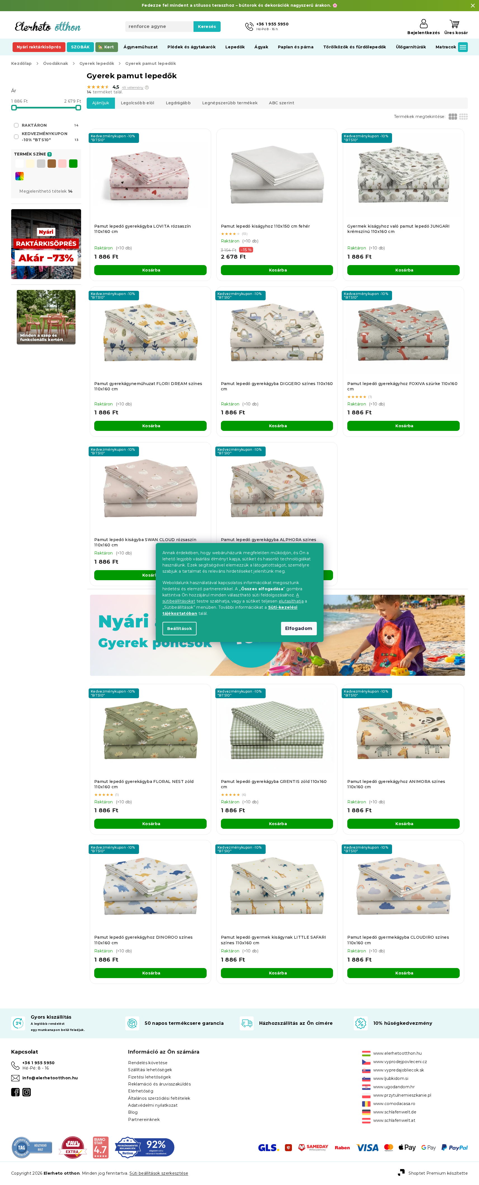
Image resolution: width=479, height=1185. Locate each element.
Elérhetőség (140, 1091)
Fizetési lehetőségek (149, 1077)
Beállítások (179, 628)
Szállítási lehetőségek (150, 1069)
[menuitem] (39, 47)
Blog (133, 1112)
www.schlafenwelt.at (394, 1120)
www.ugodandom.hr (394, 1086)
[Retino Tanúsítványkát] (144, 1147)
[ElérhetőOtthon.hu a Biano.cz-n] (100, 1147)
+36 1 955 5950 (38, 1062)
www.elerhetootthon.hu (397, 1053)
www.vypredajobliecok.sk (398, 1070)
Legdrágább (178, 102)
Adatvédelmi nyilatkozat (153, 1105)
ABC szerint (281, 102)
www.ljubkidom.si (390, 1078)
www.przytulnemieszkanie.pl (402, 1095)
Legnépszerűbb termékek (230, 102)
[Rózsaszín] (62, 164)
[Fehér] (19, 164)
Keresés (207, 26)
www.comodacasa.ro (394, 1103)
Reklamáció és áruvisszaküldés (159, 1084)
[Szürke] (41, 164)
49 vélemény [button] (133, 87)
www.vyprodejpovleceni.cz (400, 1061)
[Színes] (19, 176)
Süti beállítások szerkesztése (158, 1173)
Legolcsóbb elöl (137, 102)
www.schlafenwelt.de (394, 1112)
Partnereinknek (144, 1119)
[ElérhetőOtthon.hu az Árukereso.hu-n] (32, 1147)
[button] (147, 87)
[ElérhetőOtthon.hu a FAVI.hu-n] (73, 1147)
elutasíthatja (291, 601)
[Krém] (30, 164)
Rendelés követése (147, 1062)
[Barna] (51, 164)
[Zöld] (73, 164)
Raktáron (50, 125)
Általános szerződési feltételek (159, 1098)
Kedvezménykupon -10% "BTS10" (50, 136)
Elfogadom (299, 628)
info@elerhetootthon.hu (50, 1077)
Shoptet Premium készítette (438, 1172)
